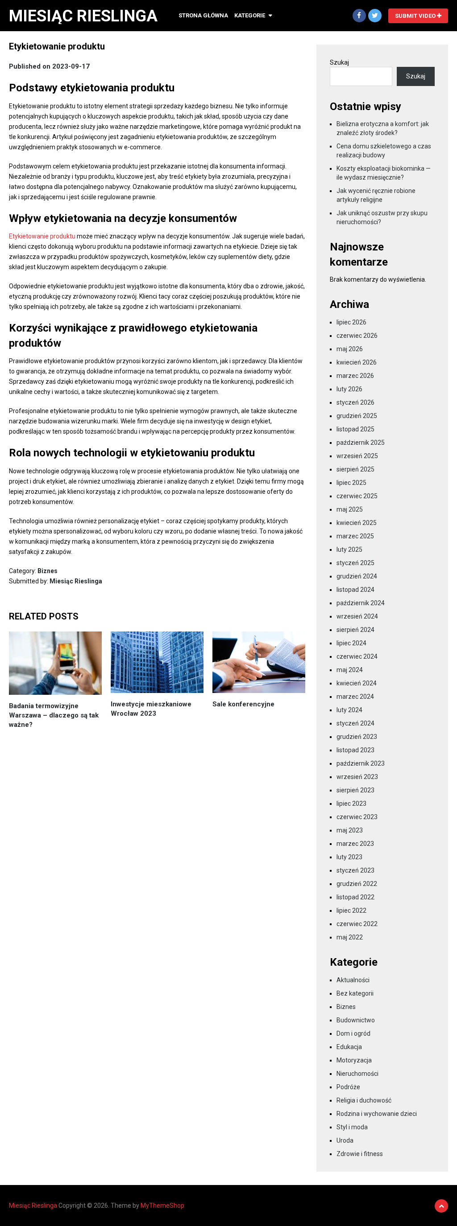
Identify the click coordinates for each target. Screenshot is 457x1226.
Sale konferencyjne (243, 704)
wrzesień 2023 (357, 776)
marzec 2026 (355, 375)
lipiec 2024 (351, 643)
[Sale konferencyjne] (258, 662)
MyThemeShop (162, 1205)
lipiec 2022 (351, 910)
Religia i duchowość (364, 1100)
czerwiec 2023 (357, 816)
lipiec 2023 (351, 803)
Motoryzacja (354, 1060)
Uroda (345, 1140)
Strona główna (203, 15)
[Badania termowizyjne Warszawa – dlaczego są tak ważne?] (55, 663)
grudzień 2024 (357, 576)
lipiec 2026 (351, 322)
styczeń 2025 (355, 562)
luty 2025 (349, 549)
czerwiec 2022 (357, 923)
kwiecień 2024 (357, 683)
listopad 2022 (355, 897)
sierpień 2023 (355, 790)
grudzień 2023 (357, 736)
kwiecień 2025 (357, 522)
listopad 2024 (355, 589)
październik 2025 (361, 442)
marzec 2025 (355, 536)
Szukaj (339, 62)
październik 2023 (361, 763)
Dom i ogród (353, 1033)
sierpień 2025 (355, 469)
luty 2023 (349, 857)
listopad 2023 (355, 750)
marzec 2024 (355, 696)
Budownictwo (356, 1020)
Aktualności (353, 980)
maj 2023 (350, 830)
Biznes (47, 570)
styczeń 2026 (355, 402)
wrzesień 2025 (357, 455)
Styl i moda (352, 1127)
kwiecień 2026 (357, 362)
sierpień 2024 (355, 629)
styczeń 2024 (355, 723)
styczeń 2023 (355, 870)
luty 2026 (349, 389)
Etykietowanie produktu (42, 236)
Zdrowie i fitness (360, 1153)
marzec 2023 (355, 843)
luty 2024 (349, 709)
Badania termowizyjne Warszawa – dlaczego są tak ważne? (54, 715)
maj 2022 (350, 937)
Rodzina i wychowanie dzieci (377, 1113)
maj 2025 (350, 509)
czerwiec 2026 (357, 335)
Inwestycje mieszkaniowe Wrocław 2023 (151, 709)
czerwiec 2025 (357, 496)
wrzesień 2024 (357, 616)
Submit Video (416, 15)
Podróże (348, 1087)
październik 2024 (361, 603)
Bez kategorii (355, 993)
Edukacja (349, 1046)
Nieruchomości (357, 1073)
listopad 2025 (355, 429)
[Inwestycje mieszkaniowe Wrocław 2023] (157, 662)
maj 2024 (350, 669)
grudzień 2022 (357, 883)
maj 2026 (350, 349)
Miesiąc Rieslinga (83, 16)
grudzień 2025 (357, 415)
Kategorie (249, 15)
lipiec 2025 (351, 482)
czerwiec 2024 (357, 656)
